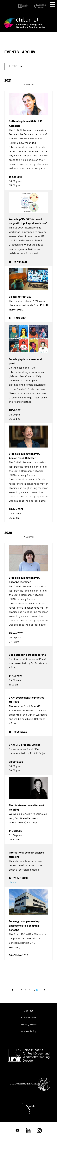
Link (11, 882)
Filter (13, 66)
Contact (28, 1010)
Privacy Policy (29, 1024)
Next (44, 989)
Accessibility (28, 1031)
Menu (52, 4)
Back (12, 989)
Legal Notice (28, 1017)
